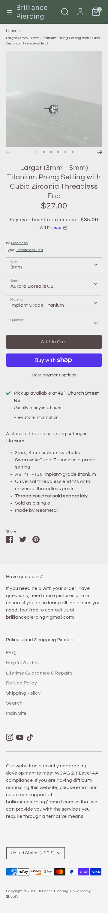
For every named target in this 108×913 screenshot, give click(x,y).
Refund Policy (21, 683)
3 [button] (51, 152)
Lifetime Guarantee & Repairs (39, 673)
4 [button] (58, 152)
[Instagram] (9, 737)
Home (11, 31)
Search (14, 703)
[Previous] (8, 152)
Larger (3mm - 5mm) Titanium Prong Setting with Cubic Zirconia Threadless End (53, 40)
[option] (54, 99)
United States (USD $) (32, 853)
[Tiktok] (30, 737)
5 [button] (65, 152)
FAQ (11, 652)
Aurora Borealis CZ (31, 286)
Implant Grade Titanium (37, 305)
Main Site (16, 713)
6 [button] (73, 152)
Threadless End (29, 250)
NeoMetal (19, 243)
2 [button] (44, 152)
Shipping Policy (23, 693)
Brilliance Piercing (32, 11)
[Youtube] (19, 737)
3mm (16, 267)
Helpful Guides (22, 662)
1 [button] (36, 151)
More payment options (54, 375)
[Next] (99, 152)
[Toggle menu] (8, 11)
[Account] (80, 9)
